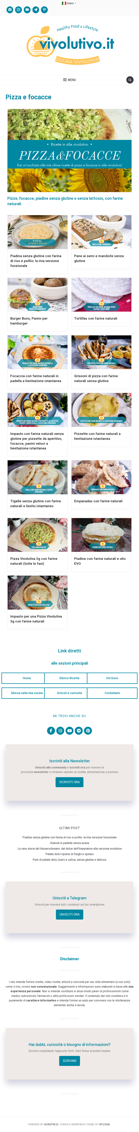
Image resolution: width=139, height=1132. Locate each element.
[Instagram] (18, 9)
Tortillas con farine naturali (95, 318)
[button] (69, 79)
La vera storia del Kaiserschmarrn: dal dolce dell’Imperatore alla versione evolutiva (70, 848)
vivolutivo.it (118, 996)
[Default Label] (27, 9)
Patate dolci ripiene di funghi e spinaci (69, 854)
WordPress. (51, 1124)
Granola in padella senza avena (69, 843)
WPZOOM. (105, 1124)
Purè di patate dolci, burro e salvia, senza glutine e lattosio (69, 859)
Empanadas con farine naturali (98, 501)
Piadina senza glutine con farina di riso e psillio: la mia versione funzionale (35, 261)
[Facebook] (10, 9)
